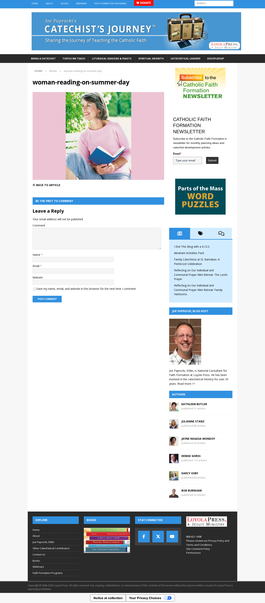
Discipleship (215, 58)
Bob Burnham (191, 490)
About (49, 3)
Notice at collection (108, 598)
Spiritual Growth (151, 58)
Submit (212, 160)
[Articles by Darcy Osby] (173, 478)
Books (64, 3)
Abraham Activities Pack (189, 253)
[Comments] (221, 233)
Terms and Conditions (199, 544)
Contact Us (39, 554)
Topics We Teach (73, 58)
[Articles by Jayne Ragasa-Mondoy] (173, 444)
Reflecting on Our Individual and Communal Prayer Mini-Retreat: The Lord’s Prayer (201, 274)
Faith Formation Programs (110, 3)
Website (38, 277)
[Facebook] (144, 536)
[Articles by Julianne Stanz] (173, 426)
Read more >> (186, 383)
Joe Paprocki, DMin (43, 542)
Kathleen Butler (194, 404)
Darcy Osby (189, 473)
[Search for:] (214, 3)
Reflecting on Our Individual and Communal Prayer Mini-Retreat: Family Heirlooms (198, 290)
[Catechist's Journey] (136, 52)
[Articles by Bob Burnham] (173, 495)
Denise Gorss (191, 456)
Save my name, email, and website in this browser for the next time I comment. (86, 289)
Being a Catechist (43, 58)
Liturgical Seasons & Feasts (112, 58)
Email (36, 266)
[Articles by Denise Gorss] (173, 461)
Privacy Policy (216, 540)
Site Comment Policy (198, 549)
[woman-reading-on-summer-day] (98, 177)
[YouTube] (172, 536)
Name (37, 255)
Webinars (81, 3)
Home (35, 3)
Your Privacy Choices (145, 598)
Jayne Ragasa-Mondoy (198, 438)
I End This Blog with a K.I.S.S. (192, 246)
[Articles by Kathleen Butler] (173, 409)
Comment (39, 225)
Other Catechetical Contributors (51, 548)
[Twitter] (158, 536)
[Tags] (200, 233)
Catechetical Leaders (185, 58)
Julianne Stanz (192, 421)
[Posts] (179, 233)
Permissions (193, 552)
